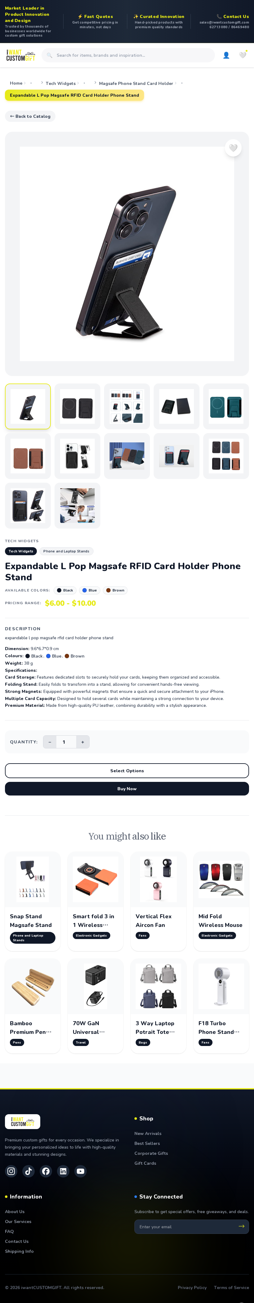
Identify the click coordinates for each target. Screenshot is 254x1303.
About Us (14, 1211)
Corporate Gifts (151, 1153)
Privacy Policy (192, 1287)
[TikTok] (28, 1171)
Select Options (127, 770)
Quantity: (24, 741)
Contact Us (16, 1241)
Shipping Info (19, 1251)
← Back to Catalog (30, 116)
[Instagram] (11, 1171)
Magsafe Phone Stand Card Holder (136, 83)
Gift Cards (145, 1163)
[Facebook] (46, 1171)
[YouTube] (80, 1171)
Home (16, 83)
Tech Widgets (61, 83)
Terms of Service (231, 1287)
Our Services (18, 1221)
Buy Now (127, 788)
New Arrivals (147, 1133)
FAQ (9, 1231)
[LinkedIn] (63, 1171)
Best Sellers (147, 1143)
